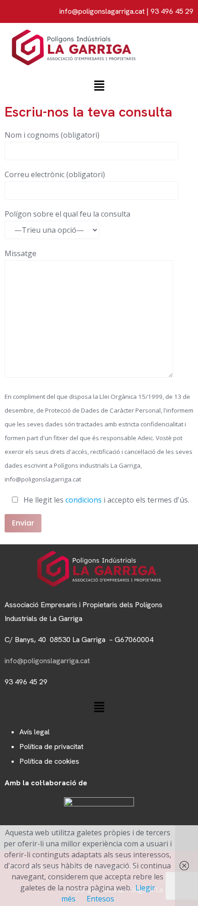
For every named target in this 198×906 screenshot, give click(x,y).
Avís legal (34, 732)
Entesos (100, 899)
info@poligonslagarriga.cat (102, 11)
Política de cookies (49, 761)
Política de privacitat (51, 746)
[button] (99, 86)
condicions (83, 500)
